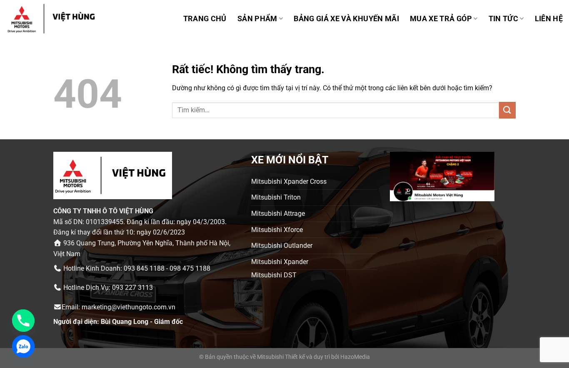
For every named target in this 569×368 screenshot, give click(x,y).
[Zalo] (23, 346)
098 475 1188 (190, 268)
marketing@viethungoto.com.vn (128, 307)
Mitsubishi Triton (276, 197)
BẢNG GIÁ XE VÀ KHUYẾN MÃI (346, 19)
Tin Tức (503, 19)
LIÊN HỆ (549, 19)
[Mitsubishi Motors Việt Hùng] (62, 18)
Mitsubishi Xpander (279, 262)
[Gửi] (507, 110)
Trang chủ (205, 19)
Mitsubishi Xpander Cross (289, 181)
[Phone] (23, 320)
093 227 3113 (132, 287)
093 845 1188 (144, 268)
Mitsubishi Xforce (277, 230)
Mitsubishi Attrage (278, 213)
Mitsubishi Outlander (281, 245)
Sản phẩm (257, 19)
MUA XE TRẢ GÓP (441, 19)
